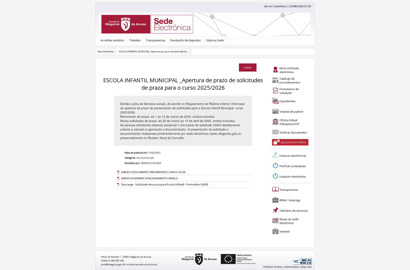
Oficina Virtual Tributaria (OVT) (289, 122)
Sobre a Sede (215, 40)
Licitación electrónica (293, 176)
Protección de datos (272, 266)
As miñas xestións (112, 40)
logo (180, 253)
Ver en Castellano (275, 6)
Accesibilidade (292, 266)
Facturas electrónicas (293, 156)
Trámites (135, 40)
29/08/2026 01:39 (300, 6)
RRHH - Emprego (290, 200)
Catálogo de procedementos (290, 80)
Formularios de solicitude (289, 91)
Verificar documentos (293, 132)
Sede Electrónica (105, 51)
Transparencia (155, 40)
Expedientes (288, 101)
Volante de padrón (291, 111)
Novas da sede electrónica (289, 221)
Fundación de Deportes (185, 40)
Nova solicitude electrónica (289, 70)
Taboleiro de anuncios (294, 211)
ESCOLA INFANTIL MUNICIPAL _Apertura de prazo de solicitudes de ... (154, 51)
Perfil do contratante (293, 166)
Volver (248, 67)
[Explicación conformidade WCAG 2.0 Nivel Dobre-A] (302, 263)
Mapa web (306, 266)
